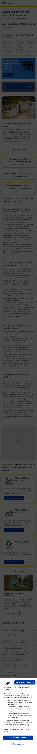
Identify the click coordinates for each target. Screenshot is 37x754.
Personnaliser (19, 744)
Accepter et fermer (19, 737)
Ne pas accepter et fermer (25, 682)
